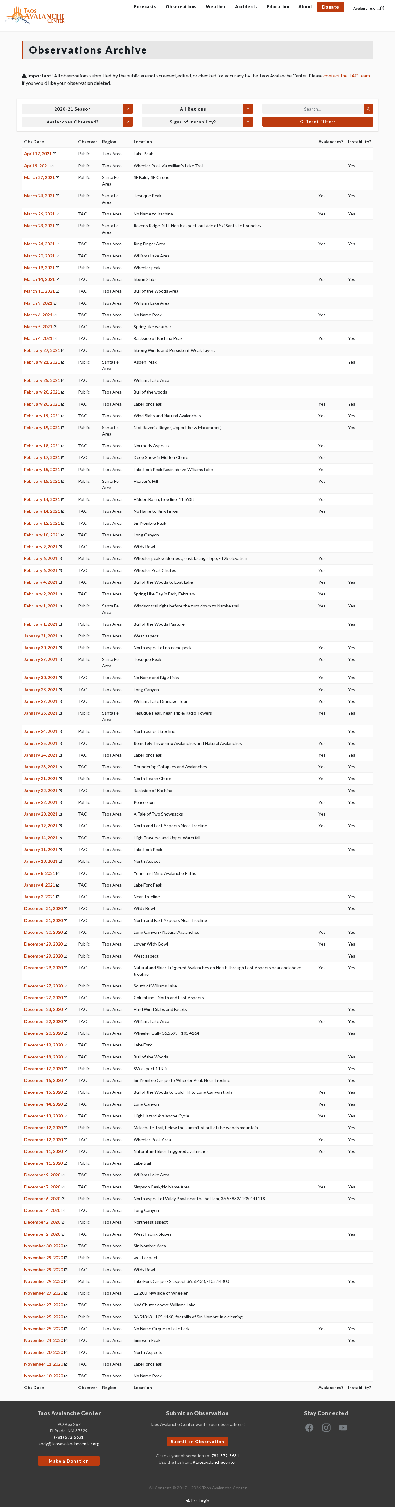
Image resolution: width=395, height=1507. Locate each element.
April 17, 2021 (38, 153)
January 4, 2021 (39, 884)
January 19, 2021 (40, 825)
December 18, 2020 (43, 1056)
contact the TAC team (346, 75)
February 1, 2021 (40, 605)
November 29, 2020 (43, 1257)
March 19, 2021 (39, 267)
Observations (181, 6)
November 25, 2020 (43, 1316)
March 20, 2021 (39, 255)
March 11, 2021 (39, 291)
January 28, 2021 (40, 689)
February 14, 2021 (42, 499)
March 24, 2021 (39, 195)
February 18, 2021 (42, 445)
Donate (330, 7)
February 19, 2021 (42, 415)
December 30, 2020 (43, 932)
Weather (216, 6)
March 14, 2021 (39, 279)
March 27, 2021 (39, 177)
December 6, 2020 (42, 1198)
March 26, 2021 (39, 213)
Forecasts (145, 6)
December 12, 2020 (43, 1127)
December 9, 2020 (42, 1174)
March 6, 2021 (38, 314)
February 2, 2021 (40, 593)
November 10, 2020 (43, 1375)
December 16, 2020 (43, 1080)
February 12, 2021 (42, 523)
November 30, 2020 (43, 1245)
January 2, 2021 (39, 896)
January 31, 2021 (40, 635)
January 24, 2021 (40, 731)
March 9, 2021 (38, 303)
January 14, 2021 (40, 837)
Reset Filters (320, 121)
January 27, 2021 (40, 659)
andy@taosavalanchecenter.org (69, 1443)
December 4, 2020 (42, 1210)
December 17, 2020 (43, 1068)
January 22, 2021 (40, 790)
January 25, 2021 (40, 743)
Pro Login (199, 1500)
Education (278, 6)
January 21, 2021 (40, 778)
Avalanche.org (366, 8)
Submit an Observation (197, 1441)
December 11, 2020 (43, 1151)
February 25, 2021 (42, 380)
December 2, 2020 (42, 1222)
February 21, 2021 (42, 362)
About (305, 6)
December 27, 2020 (43, 985)
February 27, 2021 (42, 350)
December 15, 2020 (43, 1092)
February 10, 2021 (42, 534)
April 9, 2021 (36, 165)
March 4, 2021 (38, 338)
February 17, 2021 (42, 457)
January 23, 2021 (40, 766)
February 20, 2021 (42, 391)
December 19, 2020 (43, 1044)
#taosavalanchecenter (214, 1462)
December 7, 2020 (42, 1186)
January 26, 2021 (40, 713)
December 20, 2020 (43, 1033)
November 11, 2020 (43, 1364)
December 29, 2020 (43, 943)
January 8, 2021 (39, 873)
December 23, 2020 (43, 1009)
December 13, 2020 (43, 1115)
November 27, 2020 (43, 1293)
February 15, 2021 (42, 469)
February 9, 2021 (40, 546)
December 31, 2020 (43, 908)
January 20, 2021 (40, 813)
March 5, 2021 (38, 326)
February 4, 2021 (40, 582)
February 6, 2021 (40, 558)
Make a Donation (69, 1460)
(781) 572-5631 (69, 1437)
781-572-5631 (225, 1455)
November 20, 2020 (43, 1352)
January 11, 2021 (40, 849)
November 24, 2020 (43, 1340)
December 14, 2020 (43, 1104)
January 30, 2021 (40, 647)
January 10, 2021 (40, 861)
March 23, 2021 (39, 225)
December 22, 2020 (43, 1021)
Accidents (246, 6)
